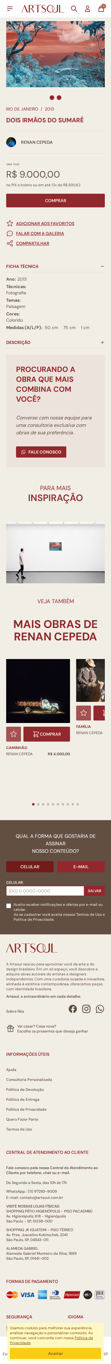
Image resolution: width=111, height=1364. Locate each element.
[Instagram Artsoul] (86, 1009)
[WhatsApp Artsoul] (100, 1009)
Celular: (14, 882)
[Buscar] (74, 8)
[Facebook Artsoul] (73, 1009)
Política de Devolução (25, 1089)
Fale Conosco (44, 452)
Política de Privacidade (26, 1109)
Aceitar (55, 1353)
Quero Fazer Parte (22, 1119)
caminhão (16, 747)
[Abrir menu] (10, 8)
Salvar (94, 890)
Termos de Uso (89, 914)
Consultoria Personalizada (29, 1079)
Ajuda (11, 1069)
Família (83, 726)
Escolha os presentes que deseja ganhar (52, 1031)
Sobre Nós (15, 1011)
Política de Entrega (22, 1099)
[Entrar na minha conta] (87, 8)
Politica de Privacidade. (34, 919)
